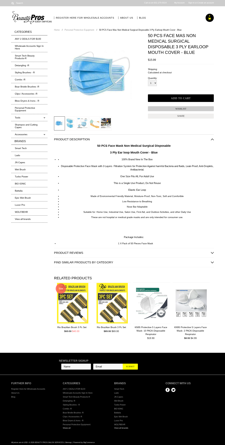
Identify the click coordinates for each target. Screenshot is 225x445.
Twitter (173, 390)
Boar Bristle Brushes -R (27, 86)
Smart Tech (21, 148)
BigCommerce (89, 442)
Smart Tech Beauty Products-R (25, 57)
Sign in (191, 3)
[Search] (12, 3)
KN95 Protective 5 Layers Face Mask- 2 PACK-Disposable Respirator (190, 330)
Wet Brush (20, 169)
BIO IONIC (20, 183)
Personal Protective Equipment (25, 109)
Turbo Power (21, 176)
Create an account (205, 3)
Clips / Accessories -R (26, 93)
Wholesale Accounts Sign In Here (29, 47)
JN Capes (20, 162)
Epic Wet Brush (23, 197)
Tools (17, 117)
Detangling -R (22, 65)
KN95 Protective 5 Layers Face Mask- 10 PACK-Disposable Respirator (151, 330)
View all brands (23, 219)
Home (57, 30)
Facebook (168, 390)
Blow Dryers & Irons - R (27, 100)
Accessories (21, 134)
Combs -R (20, 79)
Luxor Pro (20, 205)
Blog (142, 17)
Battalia (19, 190)
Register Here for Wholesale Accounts (85, 17)
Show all (66, 428)
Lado (17, 155)
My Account (179, 3)
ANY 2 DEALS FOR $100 (28, 39)
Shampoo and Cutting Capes (26, 126)
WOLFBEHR (21, 212)
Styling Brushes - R (25, 72)
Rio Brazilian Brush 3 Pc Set (71, 327)
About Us (126, 17)
